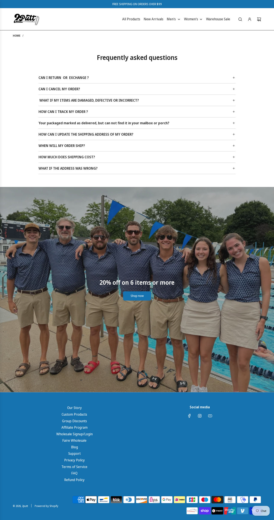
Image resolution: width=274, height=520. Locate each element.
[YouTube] (210, 416)
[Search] (240, 19)
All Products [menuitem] (131, 19)
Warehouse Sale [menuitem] (218, 19)
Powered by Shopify (46, 506)
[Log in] (249, 19)
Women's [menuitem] (191, 19)
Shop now (137, 296)
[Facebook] (189, 416)
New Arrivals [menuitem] (153, 19)
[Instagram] (199, 416)
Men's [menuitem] (171, 19)
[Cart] (259, 19)
